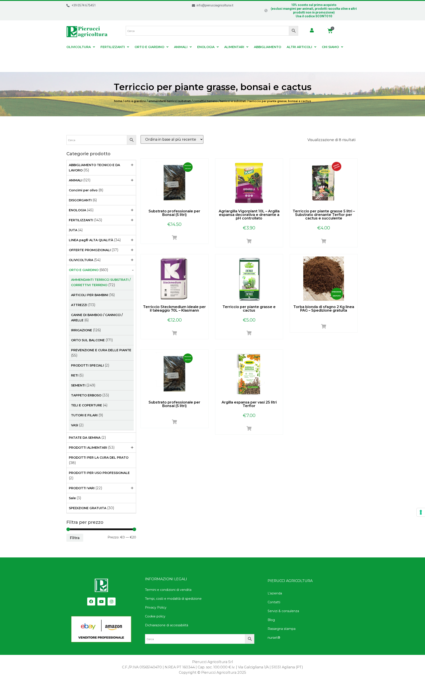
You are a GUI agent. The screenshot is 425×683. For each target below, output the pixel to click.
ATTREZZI (79, 305)
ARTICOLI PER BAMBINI (89, 295)
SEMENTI (78, 385)
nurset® (274, 638)
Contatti (274, 602)
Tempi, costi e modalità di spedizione (173, 599)
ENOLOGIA (205, 47)
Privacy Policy (155, 607)
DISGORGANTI (80, 200)
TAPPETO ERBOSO (86, 395)
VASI (74, 425)
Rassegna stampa (282, 629)
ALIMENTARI (234, 47)
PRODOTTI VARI (82, 488)
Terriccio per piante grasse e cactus (249, 308)
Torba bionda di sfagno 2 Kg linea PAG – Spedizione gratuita (323, 308)
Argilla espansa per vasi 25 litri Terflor (249, 404)
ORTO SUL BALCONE (88, 340)
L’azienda (275, 593)
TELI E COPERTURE (86, 405)
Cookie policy (155, 616)
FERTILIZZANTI (112, 47)
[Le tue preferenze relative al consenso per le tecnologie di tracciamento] (421, 512)
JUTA (73, 230)
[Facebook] (91, 601)
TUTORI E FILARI (84, 415)
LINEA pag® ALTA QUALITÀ (91, 240)
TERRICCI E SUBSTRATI (233, 101)
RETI (74, 375)
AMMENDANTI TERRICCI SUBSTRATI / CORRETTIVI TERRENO (183, 101)
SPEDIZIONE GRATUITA (87, 508)
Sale (72, 498)
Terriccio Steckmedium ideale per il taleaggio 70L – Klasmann (174, 308)
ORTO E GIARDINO (149, 47)
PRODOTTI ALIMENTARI (88, 448)
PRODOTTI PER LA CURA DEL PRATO (98, 458)
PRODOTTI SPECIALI (87, 365)
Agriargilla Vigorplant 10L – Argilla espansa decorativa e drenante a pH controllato (249, 214)
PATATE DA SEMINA (84, 438)
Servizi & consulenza (283, 611)
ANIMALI (180, 47)
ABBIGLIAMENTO (267, 47)
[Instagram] (112, 601)
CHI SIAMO (330, 47)
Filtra (75, 538)
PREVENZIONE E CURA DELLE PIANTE (101, 350)
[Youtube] (101, 601)
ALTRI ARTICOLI (299, 47)
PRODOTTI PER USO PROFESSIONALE (99, 473)
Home (118, 101)
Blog (271, 620)
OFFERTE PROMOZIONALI (90, 250)
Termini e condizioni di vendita (168, 590)
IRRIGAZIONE (81, 330)
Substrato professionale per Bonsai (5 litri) (174, 213)
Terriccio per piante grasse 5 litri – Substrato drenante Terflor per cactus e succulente (324, 214)
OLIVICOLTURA (78, 47)
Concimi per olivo (83, 190)
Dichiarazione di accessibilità (166, 625)
